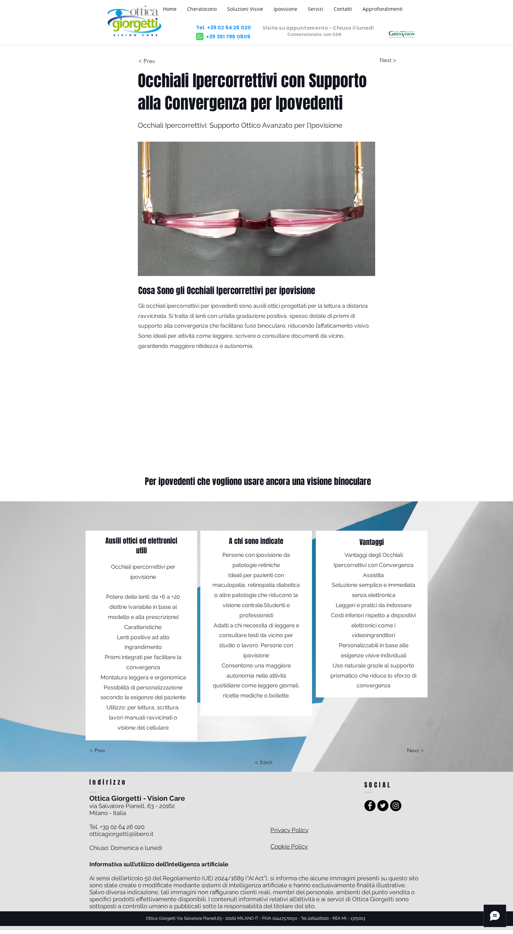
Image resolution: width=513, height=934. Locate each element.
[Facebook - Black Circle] (370, 805)
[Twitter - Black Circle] (382, 805)
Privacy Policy (289, 830)
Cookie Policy (289, 846)
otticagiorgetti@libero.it (121, 833)
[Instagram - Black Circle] (395, 805)
